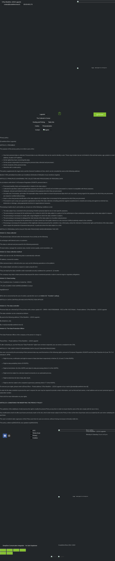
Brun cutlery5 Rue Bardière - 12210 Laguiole (96, 430)
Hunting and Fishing (39, 122)
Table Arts (51, 122)
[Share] (16, 550)
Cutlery (37, 126)
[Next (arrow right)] (10, 553)
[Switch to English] (61, 556)
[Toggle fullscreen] (10, 550)
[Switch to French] (53, 556)
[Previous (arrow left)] (3, 553)
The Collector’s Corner (43, 118)
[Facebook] (5, 436)
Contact (37, 130)
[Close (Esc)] (23, 550)
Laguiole (42, 114)
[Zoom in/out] (3, 550)
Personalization (47, 126)
